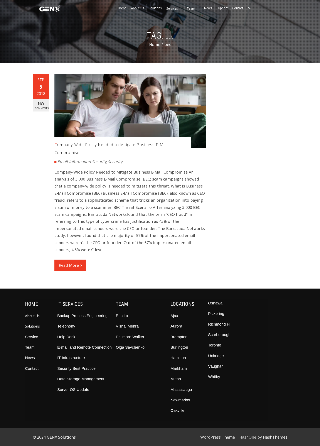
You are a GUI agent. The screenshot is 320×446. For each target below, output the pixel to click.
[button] (252, 8)
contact (237, 8)
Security (115, 161)
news (208, 8)
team (191, 8)
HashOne (247, 437)
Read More (69, 265)
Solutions (32, 326)
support (222, 8)
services (172, 8)
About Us (32, 315)
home (122, 8)
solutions (155, 8)
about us (137, 8)
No (42, 105)
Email (62, 161)
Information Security (87, 161)
